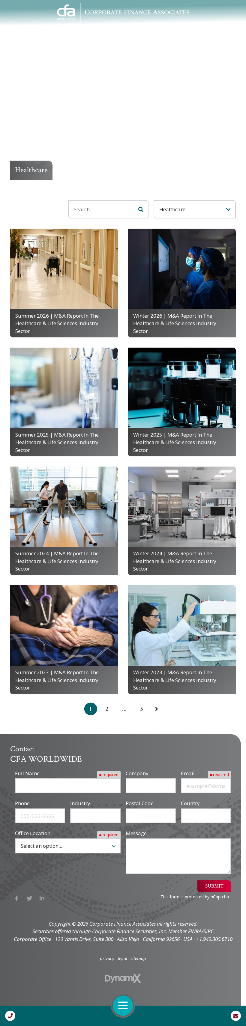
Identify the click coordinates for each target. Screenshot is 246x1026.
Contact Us (236, 1016)
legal (122, 958)
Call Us (10, 1016)
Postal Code (140, 803)
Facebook (16, 898)
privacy (107, 958)
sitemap (138, 958)
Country (190, 803)
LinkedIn (42, 898)
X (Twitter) (29, 898)
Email (188, 773)
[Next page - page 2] (156, 709)
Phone (22, 803)
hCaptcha (220, 897)
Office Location (32, 833)
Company (137, 773)
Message (136, 833)
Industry (80, 803)
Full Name (27, 773)
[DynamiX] (123, 978)
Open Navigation (123, 1005)
